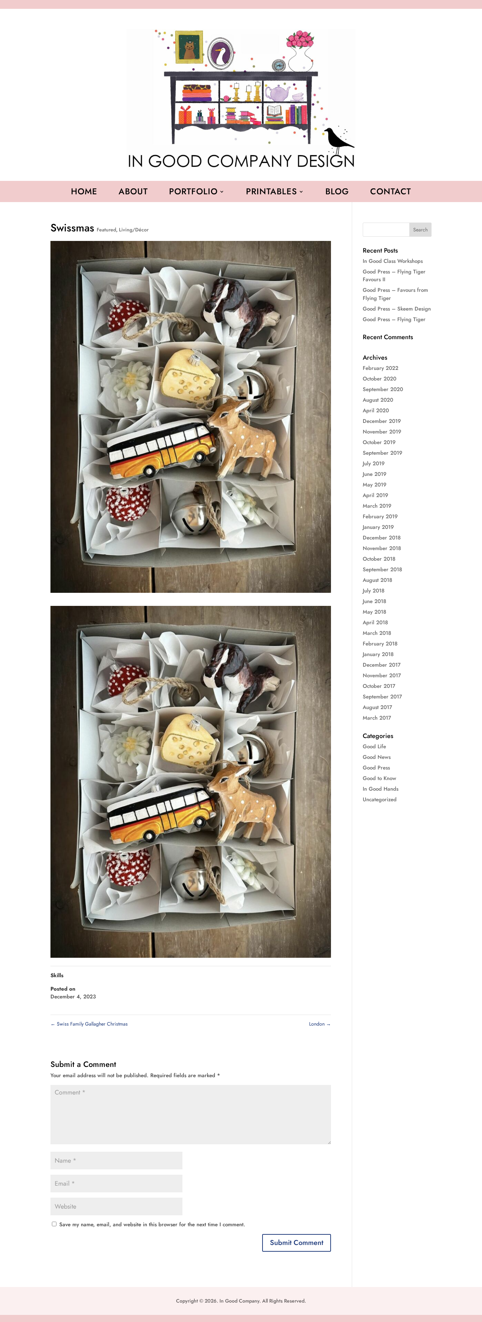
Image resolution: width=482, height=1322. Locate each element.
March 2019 (377, 506)
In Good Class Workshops (393, 261)
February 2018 (380, 644)
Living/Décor (134, 229)
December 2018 (382, 538)
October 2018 (379, 559)
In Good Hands (380, 789)
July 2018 (374, 591)
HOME (84, 193)
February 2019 (380, 516)
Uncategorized (380, 799)
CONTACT (390, 193)
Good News (377, 757)
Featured (106, 229)
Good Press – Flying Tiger (394, 319)
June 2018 (374, 601)
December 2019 (382, 421)
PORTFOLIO (193, 193)
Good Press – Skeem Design (397, 309)
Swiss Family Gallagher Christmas (89, 1023)
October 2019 (379, 442)
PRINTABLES (271, 193)
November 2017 (382, 675)
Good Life (374, 746)
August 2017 (377, 707)
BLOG (337, 193)
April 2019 (375, 495)
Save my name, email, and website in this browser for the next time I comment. (152, 1224)
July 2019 (374, 463)
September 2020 (383, 389)
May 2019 (374, 485)
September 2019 (382, 453)
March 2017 (377, 718)
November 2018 (382, 548)
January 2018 (378, 654)
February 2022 (380, 368)
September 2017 (382, 697)
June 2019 (374, 474)
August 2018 (377, 580)
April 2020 (376, 410)
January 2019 (378, 527)
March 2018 (377, 633)
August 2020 (378, 400)
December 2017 (381, 665)
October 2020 (379, 379)
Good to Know (379, 778)
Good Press (376, 768)
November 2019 (382, 432)
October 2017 (379, 686)
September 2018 (382, 569)
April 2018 (375, 622)
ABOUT (133, 193)
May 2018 (374, 612)
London (320, 1023)
